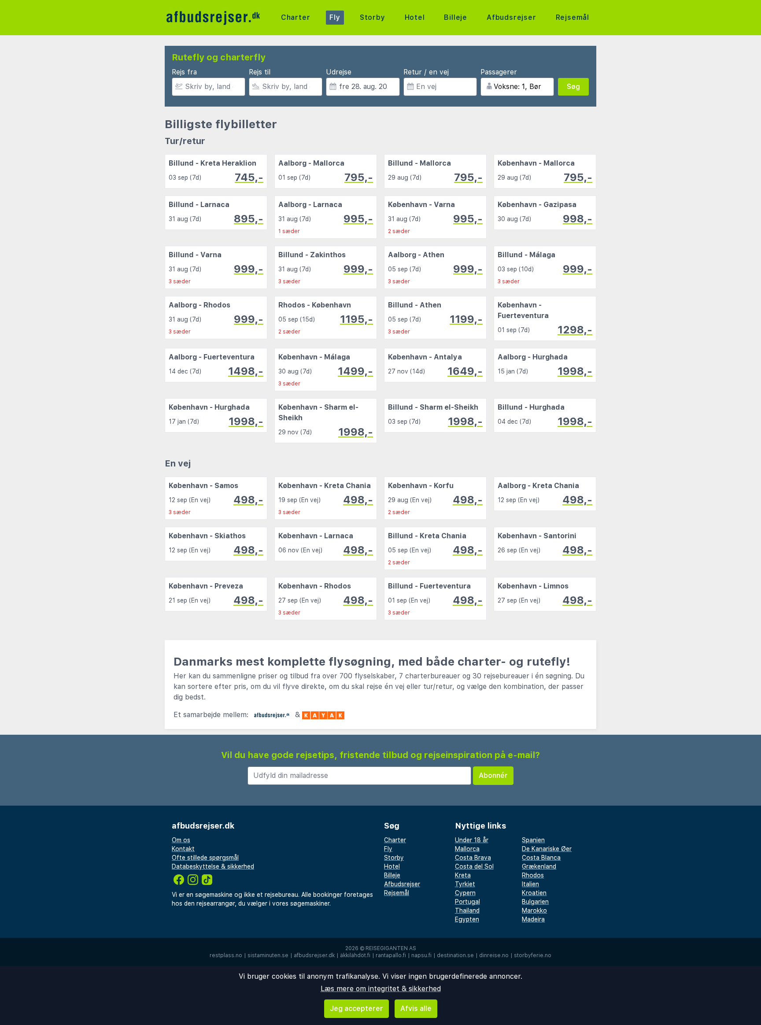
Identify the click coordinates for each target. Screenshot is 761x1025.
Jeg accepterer (356, 1008)
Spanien (533, 840)
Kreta (463, 875)
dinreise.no (494, 955)
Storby (372, 17)
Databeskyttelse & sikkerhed (213, 866)
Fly (334, 17)
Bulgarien (535, 901)
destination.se (455, 955)
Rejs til (259, 72)
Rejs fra (184, 72)
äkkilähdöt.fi (355, 955)
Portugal (467, 901)
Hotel (415, 17)
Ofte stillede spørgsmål (205, 857)
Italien (530, 884)
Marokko (534, 910)
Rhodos (533, 875)
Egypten (467, 919)
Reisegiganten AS (391, 948)
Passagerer (498, 72)
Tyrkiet (465, 884)
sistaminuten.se (268, 955)
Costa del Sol (474, 866)
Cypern (465, 892)
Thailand (467, 910)
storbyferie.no (532, 955)
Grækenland (539, 866)
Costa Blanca (541, 857)
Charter (295, 17)
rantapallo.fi (391, 955)
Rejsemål (572, 17)
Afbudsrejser (511, 17)
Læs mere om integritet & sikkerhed (381, 988)
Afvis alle (416, 1008)
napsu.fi (421, 955)
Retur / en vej (426, 72)
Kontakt (183, 848)
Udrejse (338, 72)
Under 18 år (471, 840)
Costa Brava (473, 857)
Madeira (533, 919)
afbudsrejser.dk (314, 955)
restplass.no (226, 955)
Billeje (455, 17)
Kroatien (534, 892)
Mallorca (467, 848)
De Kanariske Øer (547, 848)
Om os (181, 840)
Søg (573, 86)
